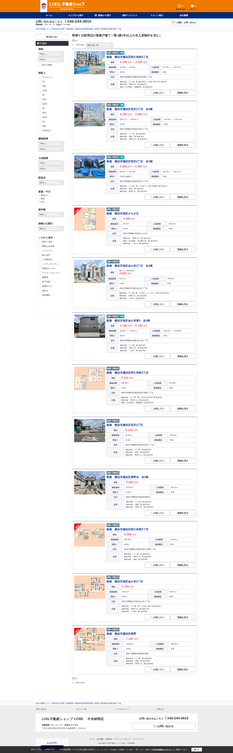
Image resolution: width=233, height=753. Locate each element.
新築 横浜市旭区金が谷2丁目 (125, 581)
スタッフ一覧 (81, 709)
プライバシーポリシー (122, 739)
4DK (44, 126)
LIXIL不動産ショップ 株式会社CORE (50, 29)
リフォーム (47, 250)
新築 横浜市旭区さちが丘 (123, 213)
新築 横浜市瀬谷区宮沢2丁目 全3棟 (130, 109)
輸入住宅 (46, 255)
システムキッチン (50, 264)
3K (43, 108)
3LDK (44, 117)
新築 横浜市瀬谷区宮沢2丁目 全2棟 (130, 161)
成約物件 (46, 295)
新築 (43, 198)
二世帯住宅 (47, 259)
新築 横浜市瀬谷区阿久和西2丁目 (127, 529)
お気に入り (158, 93)
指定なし (45, 195)
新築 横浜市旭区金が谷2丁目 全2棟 (130, 265)
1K (43, 81)
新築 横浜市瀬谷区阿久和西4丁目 (127, 56)
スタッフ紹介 (156, 15)
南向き (45, 290)
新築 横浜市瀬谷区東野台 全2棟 (127, 477)
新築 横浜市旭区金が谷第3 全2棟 (128, 320)
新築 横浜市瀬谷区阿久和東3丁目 (127, 372)
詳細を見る (182, 93)
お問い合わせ (41, 709)
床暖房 (45, 277)
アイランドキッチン (51, 273)
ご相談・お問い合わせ (186, 22)
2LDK (44, 104)
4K (43, 121)
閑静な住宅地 (48, 246)
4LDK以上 (46, 130)
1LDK (44, 90)
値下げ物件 (47, 65)
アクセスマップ (122, 709)
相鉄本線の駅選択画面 (84, 29)
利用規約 (108, 739)
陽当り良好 (47, 242)
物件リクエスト (130, 15)
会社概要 (184, 15)
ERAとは (160, 709)
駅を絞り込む (52, 37)
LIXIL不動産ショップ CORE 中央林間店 (73, 719)
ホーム (49, 15)
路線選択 (69, 29)
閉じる (196, 750)
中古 (43, 202)
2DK (44, 99)
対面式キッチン (49, 268)
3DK (44, 113)
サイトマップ (138, 739)
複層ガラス (47, 286)
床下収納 (46, 282)
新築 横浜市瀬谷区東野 (121, 633)
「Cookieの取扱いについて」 (161, 750)
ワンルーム (47, 77)
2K (43, 95)
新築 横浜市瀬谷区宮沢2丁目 (125, 424)
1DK (44, 86)
